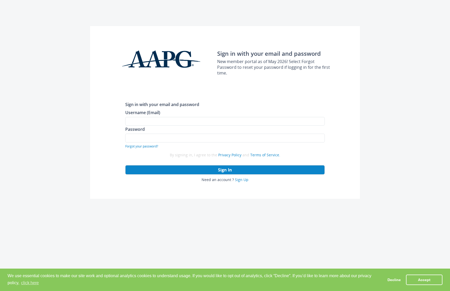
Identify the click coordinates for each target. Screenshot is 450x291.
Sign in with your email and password (162, 104)
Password (135, 129)
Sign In (225, 170)
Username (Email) (142, 112)
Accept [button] (424, 280)
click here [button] (30, 283)
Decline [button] (394, 280)
